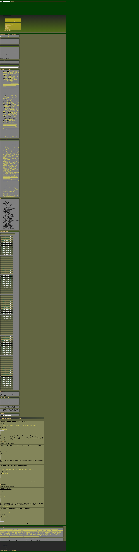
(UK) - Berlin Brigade (12, 534)
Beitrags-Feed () (7, 41)
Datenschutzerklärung (6, 546)
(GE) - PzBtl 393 (54, 530)
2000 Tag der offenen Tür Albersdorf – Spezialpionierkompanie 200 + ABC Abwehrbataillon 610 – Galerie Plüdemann (11, 73)
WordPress (6, 550)
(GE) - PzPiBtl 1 (2, 531)
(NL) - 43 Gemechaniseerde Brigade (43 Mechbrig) (31, 531)
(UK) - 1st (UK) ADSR (42, 531)
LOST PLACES (8, 20)
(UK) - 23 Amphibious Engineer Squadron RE (53, 532)
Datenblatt (43, 536)
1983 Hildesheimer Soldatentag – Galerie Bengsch (14, 421)
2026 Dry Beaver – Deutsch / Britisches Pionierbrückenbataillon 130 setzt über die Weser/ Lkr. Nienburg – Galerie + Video (11, 93)
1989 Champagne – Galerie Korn (10, 119)
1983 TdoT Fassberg (6, 489)
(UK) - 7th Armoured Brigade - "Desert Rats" (14, 532)
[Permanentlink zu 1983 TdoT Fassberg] (2, 501)
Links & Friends (5, 541)
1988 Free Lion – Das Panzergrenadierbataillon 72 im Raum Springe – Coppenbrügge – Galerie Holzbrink (11, 85)
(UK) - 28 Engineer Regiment (31, 533)
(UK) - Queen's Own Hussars (25, 534)
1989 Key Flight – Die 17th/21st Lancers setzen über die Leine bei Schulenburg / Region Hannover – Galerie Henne (11, 97)
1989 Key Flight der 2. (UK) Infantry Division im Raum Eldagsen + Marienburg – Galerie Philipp (11, 102)
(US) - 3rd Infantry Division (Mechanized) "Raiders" (31, 536)
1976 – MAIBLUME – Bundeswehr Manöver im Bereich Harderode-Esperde (11, 196)
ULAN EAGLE (7, 29)
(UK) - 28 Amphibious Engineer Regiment (18, 533)
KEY (6, 26)
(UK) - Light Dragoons (18, 534)
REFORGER (7, 28)
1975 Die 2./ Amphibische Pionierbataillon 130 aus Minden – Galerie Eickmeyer (10, 79)
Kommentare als (7, 42)
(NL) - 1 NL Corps (14, 531)
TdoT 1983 (24, 425)
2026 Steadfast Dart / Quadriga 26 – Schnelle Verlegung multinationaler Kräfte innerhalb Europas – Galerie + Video (11, 189)
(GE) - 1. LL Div (32, 529)
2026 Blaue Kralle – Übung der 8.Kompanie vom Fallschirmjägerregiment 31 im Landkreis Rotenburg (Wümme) (10, 136)
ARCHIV (6, 18)
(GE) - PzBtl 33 (44, 530)
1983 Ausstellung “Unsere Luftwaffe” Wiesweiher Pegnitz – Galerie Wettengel (22, 445)
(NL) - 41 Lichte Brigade (20, 531)
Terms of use (5, 544)
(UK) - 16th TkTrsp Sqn (27, 532)
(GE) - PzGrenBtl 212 (59, 530)
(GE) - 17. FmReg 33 (6, 506)
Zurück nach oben (6, 548)
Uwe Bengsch (4, 429)
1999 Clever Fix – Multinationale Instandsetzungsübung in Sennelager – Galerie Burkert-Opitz (10, 76)
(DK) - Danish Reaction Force (22, 529)
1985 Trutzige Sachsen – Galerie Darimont (10, 100)
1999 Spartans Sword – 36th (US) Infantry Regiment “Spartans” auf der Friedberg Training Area (11, 159)
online (4, 393)
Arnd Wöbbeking (5, 473)
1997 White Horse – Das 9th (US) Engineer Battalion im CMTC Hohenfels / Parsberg (11, 187)
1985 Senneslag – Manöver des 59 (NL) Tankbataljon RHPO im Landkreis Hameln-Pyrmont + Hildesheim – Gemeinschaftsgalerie (11, 170)
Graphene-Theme (13, 550)
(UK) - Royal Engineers (44, 534)
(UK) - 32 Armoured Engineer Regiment (45, 533)
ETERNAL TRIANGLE (9, 24)
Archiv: (1, 415)
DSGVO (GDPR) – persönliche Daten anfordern (11, 545)
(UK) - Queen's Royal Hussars (34, 534)
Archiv (4, 542)
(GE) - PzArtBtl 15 (39, 530)
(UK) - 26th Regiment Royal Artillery (5, 533)
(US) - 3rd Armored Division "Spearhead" (16, 536)
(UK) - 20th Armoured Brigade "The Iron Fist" (38, 532)
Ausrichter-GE (6, 425)
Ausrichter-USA (3, 512)
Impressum (4, 547)
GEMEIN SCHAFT (5, 516)
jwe (2, 453)
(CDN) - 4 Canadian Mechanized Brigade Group (8, 529)
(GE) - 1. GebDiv (28, 529)
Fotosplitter (15, 469)
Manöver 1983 (12, 425)
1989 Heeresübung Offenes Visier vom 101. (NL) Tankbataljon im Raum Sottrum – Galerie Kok (11, 105)
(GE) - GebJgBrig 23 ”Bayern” (13, 530)
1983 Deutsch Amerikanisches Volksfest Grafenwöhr (15, 508)
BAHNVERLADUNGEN (9, 19)
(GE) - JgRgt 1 (19, 530)
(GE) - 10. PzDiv (37, 529)
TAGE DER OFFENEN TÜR (10, 21)
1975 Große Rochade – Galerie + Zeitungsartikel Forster (11, 82)
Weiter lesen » (3, 441)
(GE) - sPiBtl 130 (8, 531)
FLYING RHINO (8, 25)
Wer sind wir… (5, 543)
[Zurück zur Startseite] (16, 13)
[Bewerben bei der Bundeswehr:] (6, 36)
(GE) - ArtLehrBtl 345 (47, 529)
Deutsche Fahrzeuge (9, 469)
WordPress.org (5, 43)
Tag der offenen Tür (18, 425)
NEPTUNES (7, 27)
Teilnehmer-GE (29, 425)
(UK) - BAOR (6, 534)
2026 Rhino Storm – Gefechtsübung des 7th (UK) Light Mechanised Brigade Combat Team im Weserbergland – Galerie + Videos (11, 114)
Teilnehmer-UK (35, 425)
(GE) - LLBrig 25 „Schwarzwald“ (25, 530)
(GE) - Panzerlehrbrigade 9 (33, 530)
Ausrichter (2, 425)
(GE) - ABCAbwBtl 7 (42, 529)
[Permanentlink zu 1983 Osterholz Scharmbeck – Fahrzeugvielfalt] (2, 478)
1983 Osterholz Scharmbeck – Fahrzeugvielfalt (13, 465)
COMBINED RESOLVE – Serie (10, 23)
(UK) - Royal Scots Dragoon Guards (53, 534)
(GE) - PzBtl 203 (49, 530)
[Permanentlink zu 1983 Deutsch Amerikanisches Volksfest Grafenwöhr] (2, 521)
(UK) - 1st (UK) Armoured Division (51, 531)
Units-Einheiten (4, 65)
